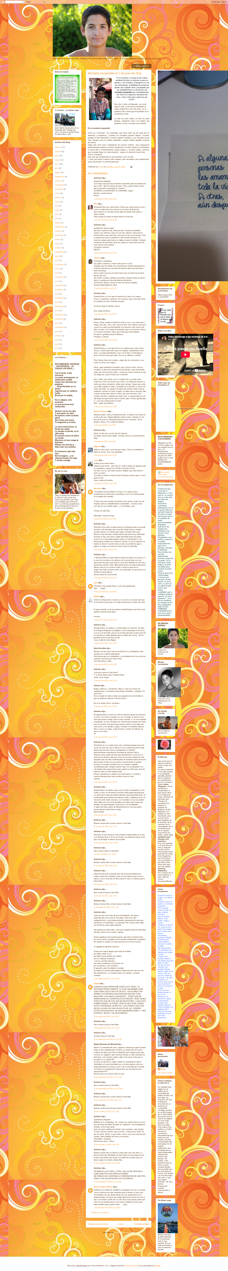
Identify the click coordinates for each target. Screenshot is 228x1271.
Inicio (121, 1224)
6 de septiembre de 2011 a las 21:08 (108, 1077)
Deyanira (97, 446)
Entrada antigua (141, 1224)
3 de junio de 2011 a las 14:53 (105, 643)
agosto (58, 172)
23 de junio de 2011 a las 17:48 (106, 843)
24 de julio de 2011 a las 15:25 (105, 884)
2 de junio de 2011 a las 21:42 (105, 550)
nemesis (97, 258)
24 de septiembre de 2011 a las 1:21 (108, 1100)
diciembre (59, 189)
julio (56, 168)
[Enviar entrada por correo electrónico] (131, 167)
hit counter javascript (165, 477)
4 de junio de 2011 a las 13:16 (105, 681)
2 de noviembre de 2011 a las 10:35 (107, 1182)
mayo (57, 160)
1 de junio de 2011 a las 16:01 (105, 199)
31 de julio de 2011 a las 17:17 (105, 896)
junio (57, 164)
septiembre (59, 177)
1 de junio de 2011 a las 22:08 (105, 340)
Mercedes (98, 488)
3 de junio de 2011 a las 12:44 (105, 620)
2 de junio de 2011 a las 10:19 (105, 455)
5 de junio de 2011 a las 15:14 (105, 737)
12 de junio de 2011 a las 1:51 (105, 826)
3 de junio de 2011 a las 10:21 (105, 578)
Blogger (157, 1266)
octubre (58, 181)
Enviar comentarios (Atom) (124, 1232)
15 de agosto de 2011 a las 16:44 (106, 979)
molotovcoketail (131, 1266)
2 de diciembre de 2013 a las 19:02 (107, 1208)
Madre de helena (100, 411)
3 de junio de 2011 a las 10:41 (105, 592)
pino (96, 204)
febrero (58, 147)
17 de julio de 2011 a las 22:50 (105, 866)
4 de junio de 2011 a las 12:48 (105, 664)
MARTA (97, 597)
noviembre (59, 185)
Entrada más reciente (98, 1224)
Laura (96, 460)
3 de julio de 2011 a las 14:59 (105, 854)
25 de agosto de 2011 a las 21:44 (106, 1028)
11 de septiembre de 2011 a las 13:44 (108, 1089)
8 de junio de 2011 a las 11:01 (105, 815)
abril (56, 156)
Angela (96, 983)
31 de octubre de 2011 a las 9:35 (106, 1145)
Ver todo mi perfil (165, 1073)
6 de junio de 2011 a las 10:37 (105, 782)
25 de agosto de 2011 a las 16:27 (106, 1016)
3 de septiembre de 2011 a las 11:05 (107, 1039)
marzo (57, 151)
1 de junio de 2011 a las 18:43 (105, 253)
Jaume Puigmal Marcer (103, 1187)
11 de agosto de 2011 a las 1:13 (106, 907)
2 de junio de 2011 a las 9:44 (105, 441)
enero (57, 193)
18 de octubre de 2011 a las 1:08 (106, 1111)
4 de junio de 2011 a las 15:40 (105, 706)
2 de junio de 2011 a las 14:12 (105, 519)
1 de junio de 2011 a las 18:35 (105, 220)
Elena (162, 1069)
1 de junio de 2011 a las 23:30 (105, 407)
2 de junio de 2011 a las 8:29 (105, 425)
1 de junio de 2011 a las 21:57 (105, 314)
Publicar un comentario (100, 1213)
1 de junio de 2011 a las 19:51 (105, 288)
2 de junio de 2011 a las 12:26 (105, 483)
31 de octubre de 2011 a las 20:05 (107, 1163)
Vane (96, 583)
